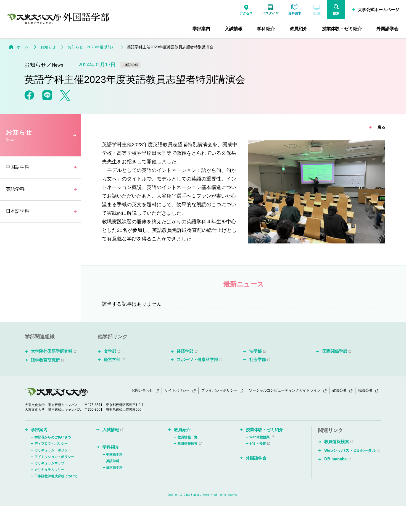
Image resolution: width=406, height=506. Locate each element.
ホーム (22, 47)
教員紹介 (182, 429)
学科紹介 (110, 447)
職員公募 (365, 390)
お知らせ (48, 47)
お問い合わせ (142, 390)
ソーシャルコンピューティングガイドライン (285, 390)
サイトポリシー (177, 390)
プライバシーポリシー (219, 390)
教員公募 (339, 390)
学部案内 (39, 429)
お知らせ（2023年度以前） (91, 47)
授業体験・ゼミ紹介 (264, 429)
